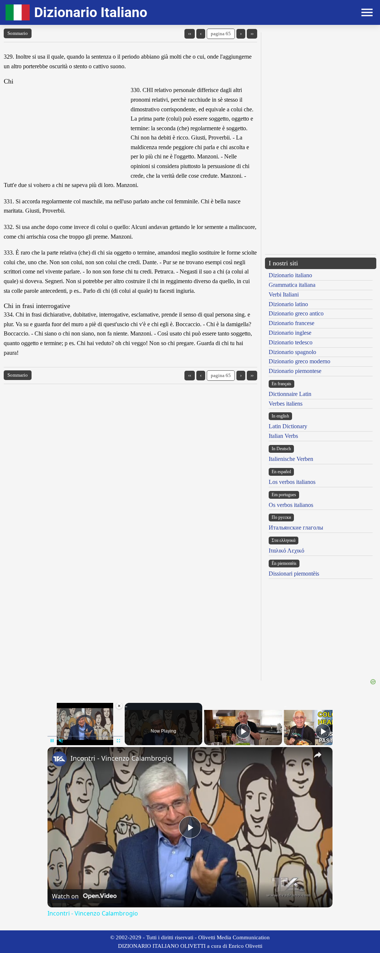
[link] (59, 758)
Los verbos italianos (292, 482)
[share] (317, 755)
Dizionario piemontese (295, 371)
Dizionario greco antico (296, 313)
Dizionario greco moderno (299, 361)
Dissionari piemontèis (294, 573)
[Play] (243, 731)
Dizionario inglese (290, 333)
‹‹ (189, 33)
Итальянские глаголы (296, 527)
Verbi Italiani (284, 294)
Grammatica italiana (292, 285)
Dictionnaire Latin (290, 394)
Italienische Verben (291, 459)
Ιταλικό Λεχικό (286, 550)
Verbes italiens (285, 403)
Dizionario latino (288, 304)
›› (251, 33)
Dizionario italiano (290, 275)
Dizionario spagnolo (292, 352)
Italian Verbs (283, 436)
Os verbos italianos (291, 505)
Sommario (17, 33)
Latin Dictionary (288, 426)
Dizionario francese (291, 323)
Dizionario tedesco (290, 342)
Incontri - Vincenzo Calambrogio (121, 758)
